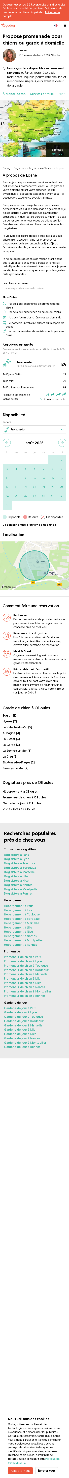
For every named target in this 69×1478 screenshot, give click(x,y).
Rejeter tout (46, 1470)
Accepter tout (20, 1470)
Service (7, 422)
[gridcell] (52, 459)
